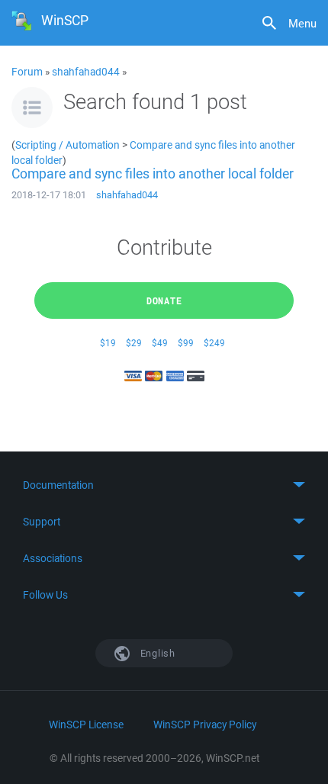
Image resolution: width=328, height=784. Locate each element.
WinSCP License (86, 724)
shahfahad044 (86, 72)
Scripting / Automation (67, 144)
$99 (186, 343)
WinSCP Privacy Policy (204, 724)
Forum (27, 72)
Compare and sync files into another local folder (152, 173)
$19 (108, 343)
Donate (164, 300)
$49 (160, 343)
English (156, 653)
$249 (214, 343)
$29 (134, 343)
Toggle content (164, 485)
